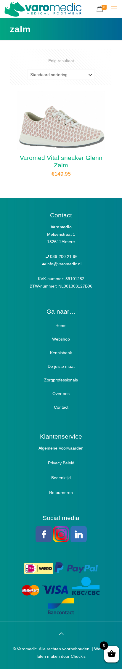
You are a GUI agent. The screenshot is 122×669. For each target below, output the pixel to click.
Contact (61, 407)
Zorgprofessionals (61, 380)
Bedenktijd (61, 477)
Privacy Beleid (61, 463)
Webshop (61, 339)
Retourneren (61, 492)
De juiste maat (61, 366)
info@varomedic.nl (63, 263)
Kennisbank (61, 352)
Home (61, 325)
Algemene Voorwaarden (61, 448)
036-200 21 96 (64, 256)
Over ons (61, 393)
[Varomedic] (42, 8)
